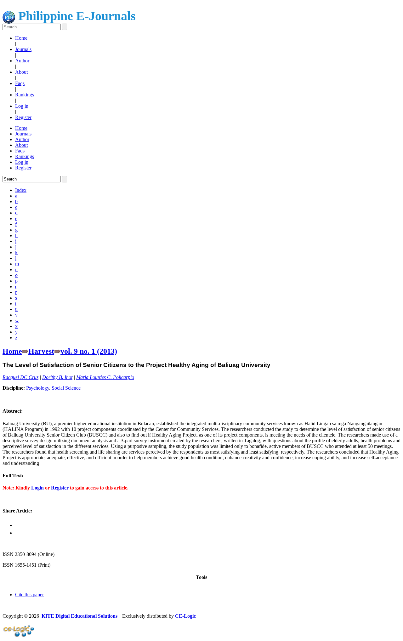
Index (20, 190)
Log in (21, 106)
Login (37, 487)
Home (21, 38)
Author (22, 60)
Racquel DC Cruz (20, 377)
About (21, 72)
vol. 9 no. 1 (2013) (88, 351)
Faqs (20, 83)
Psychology (37, 388)
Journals (23, 49)
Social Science (66, 388)
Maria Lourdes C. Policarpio (105, 377)
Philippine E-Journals (75, 16)
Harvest (41, 351)
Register (23, 117)
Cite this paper (29, 594)
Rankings (24, 94)
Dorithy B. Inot (57, 377)
